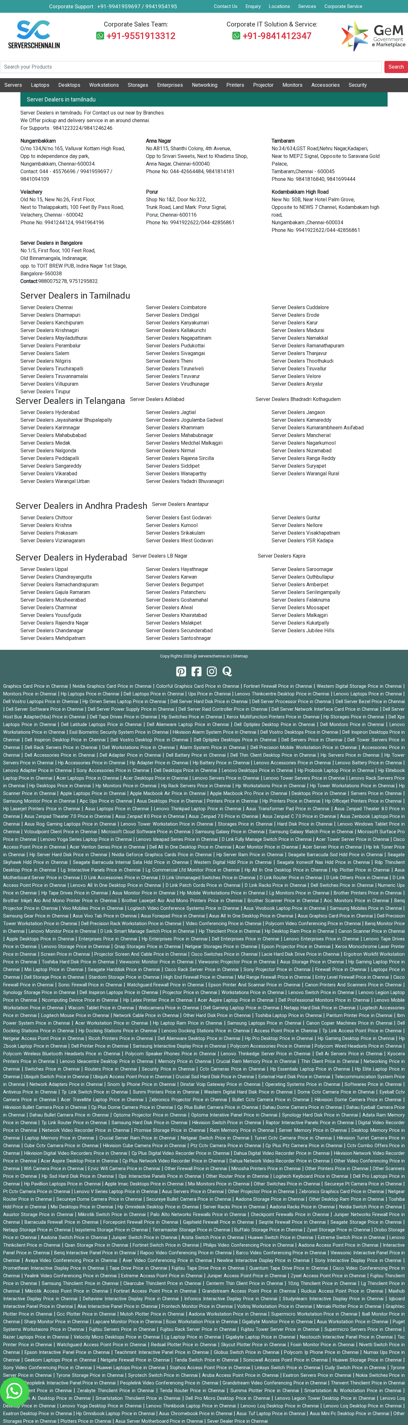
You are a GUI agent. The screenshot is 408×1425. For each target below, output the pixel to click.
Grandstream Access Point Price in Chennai (250, 1291)
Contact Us (225, 6)
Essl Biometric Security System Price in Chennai (119, 732)
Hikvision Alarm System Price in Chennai (215, 732)
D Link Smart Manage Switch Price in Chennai (148, 931)
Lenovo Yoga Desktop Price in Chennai (101, 1406)
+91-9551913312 (141, 36)
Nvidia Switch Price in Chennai (371, 1207)
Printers (235, 85)
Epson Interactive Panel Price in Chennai (68, 1352)
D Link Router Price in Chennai (292, 877)
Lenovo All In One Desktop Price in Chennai (116, 885)
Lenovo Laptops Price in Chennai (368, 694)
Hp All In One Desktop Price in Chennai (287, 870)
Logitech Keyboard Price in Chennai (311, 1176)
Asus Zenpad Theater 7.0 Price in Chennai (68, 816)
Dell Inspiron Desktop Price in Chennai (66, 740)
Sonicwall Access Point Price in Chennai (286, 1360)
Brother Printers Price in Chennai (368, 893)
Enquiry (253, 6)
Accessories (325, 85)
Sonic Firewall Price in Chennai (91, 985)
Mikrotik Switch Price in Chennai (112, 1214)
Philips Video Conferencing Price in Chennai (249, 1245)
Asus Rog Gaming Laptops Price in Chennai (71, 824)
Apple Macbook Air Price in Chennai (168, 793)
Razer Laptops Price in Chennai (36, 1337)
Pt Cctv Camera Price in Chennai (37, 1191)
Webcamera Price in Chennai (169, 1008)
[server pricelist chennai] (212, 672)
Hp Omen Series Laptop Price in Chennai (125, 701)
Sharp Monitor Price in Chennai (57, 1322)
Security (358, 85)
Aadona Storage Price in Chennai (271, 1199)
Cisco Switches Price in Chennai (225, 954)
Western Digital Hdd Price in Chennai (233, 862)
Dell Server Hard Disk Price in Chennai (210, 701)
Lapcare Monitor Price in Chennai (128, 1322)
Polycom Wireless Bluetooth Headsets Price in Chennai (62, 1054)
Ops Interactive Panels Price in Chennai (161, 1176)
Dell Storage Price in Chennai (55, 977)
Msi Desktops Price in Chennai (82, 1207)
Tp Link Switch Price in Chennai (95, 1092)
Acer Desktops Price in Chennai (156, 778)
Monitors (292, 85)
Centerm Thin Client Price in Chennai (245, 1283)
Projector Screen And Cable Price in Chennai (141, 954)
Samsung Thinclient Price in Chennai (81, 1283)
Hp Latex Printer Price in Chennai (158, 1000)
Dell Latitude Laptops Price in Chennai (102, 724)
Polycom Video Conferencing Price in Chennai (314, 923)
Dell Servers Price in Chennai (312, 740)
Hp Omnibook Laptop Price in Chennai (116, 1413)
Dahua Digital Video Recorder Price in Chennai (282, 1153)
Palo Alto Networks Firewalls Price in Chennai (199, 1214)
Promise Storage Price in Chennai (170, 1130)
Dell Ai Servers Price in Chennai (350, 1054)
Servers (13, 85)
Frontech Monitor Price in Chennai (198, 1306)
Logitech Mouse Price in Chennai (76, 1015)
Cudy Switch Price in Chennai (356, 1367)
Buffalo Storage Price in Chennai (269, 1230)
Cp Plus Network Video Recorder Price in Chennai (174, 1161)
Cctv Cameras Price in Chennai (233, 1069)
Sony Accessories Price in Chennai (113, 770)
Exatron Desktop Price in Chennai (38, 1413)
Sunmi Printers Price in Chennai (167, 1092)
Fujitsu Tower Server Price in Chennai (281, 1329)
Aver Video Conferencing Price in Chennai (168, 1260)
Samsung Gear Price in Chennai (36, 916)
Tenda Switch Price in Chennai (207, 1360)
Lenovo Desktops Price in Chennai (258, 770)
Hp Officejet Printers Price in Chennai (364, 801)
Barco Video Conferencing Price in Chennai (282, 1253)
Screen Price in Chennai (66, 954)
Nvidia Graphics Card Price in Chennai (113, 686)
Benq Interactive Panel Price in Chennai (95, 1253)
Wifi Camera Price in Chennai (54, 1168)
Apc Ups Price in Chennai (107, 801)
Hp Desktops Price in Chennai (60, 786)
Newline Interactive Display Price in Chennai (264, 1260)
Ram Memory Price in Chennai (243, 1130)
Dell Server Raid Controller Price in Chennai (223, 709)
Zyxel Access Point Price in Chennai (329, 1276)
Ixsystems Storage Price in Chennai (112, 1230)
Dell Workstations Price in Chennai (139, 747)
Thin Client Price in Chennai (331, 1061)
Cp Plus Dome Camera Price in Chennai (132, 1107)
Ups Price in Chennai (210, 694)
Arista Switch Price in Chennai (213, 1237)
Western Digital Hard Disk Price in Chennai (249, 1092)
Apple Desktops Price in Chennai (41, 939)
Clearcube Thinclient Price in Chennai (163, 1283)
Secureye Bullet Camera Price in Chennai (189, 1199)
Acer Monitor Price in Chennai (267, 847)
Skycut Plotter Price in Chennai (254, 1344)
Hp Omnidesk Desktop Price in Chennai (159, 1207)
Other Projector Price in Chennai (262, 1191)
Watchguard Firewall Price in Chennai (166, 985)
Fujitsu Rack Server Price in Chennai (199, 1329)
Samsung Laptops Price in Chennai (265, 1023)
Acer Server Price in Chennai (332, 847)
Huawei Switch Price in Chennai (281, 1237)
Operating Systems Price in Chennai (303, 1084)
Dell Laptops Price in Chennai (154, 694)
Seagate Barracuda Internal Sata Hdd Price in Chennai (131, 862)
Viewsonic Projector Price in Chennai (237, 962)
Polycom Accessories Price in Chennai (271, 1046)
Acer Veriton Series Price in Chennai (108, 847)
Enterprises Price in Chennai (109, 939)
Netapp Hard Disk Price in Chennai (320, 1008)
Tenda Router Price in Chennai (193, 1390)
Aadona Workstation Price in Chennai (228, 1314)
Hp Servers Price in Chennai (351, 755)
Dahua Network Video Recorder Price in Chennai (280, 1161)
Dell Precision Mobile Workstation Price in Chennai (305, 747)
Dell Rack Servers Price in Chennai (62, 747)
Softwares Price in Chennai (374, 1084)
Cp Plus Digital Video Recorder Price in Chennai (181, 1153)
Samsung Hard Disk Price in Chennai (150, 1122)
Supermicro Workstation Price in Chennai (315, 1314)
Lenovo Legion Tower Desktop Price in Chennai (326, 1398)
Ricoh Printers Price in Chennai (122, 1038)
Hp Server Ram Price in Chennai (250, 854)
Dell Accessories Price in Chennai (61, 755)
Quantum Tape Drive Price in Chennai (289, 1268)
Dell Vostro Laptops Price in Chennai (41, 701)
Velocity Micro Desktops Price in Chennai (117, 1337)
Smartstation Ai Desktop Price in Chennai (47, 1398)
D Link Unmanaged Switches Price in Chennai (209, 877)
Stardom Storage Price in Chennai (125, 977)
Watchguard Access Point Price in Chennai (102, 1344)
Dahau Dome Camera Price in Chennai (303, 1107)
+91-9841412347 (277, 36)
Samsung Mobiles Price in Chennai (366, 908)
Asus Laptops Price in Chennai (118, 809)
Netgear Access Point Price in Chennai (44, 1038)
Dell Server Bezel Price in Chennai (370, 701)
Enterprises (170, 85)
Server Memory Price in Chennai (313, 1130)
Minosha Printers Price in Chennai (266, 1168)
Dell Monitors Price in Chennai (353, 724)
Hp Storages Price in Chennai (354, 717)
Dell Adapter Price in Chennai (131, 755)
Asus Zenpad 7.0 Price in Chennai (224, 816)
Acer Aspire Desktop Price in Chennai (80, 1161)
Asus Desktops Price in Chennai (170, 801)
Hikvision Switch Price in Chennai (227, 1122)
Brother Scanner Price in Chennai (284, 900)
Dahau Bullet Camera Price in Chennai (70, 1115)
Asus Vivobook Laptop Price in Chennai (285, 908)
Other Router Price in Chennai (238, 1176)
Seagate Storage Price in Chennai (367, 1222)
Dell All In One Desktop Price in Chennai (191, 847)
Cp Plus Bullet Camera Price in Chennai (218, 1107)
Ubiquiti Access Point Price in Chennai (133, 1077)
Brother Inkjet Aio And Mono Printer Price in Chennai (60, 900)
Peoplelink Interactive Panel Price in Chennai (70, 1383)
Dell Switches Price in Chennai (343, 885)
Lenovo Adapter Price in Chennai (38, 770)
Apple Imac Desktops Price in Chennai (145, 1184)
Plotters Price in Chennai (87, 1421)
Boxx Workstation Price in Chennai (202, 1322)
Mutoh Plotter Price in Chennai (153, 1314)
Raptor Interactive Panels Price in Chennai (310, 1122)
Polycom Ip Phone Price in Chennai (322, 1352)
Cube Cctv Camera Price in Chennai (62, 1145)
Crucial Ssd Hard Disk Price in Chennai (215, 1077)
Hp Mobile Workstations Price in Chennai (223, 893)
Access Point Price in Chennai (286, 1031)
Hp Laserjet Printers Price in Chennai (42, 809)
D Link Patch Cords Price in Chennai (204, 885)
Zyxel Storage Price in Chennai (339, 1230)
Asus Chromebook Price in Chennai (196, 1413)
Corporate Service (343, 6)
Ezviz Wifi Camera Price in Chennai (124, 1168)
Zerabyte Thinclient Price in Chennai (116, 1390)
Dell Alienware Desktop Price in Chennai (200, 1038)
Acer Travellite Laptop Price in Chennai (103, 1099)
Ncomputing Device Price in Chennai (81, 1000)
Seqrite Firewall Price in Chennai (293, 1222)
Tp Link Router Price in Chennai (74, 1122)
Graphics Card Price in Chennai (36, 686)
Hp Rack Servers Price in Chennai (197, 786)
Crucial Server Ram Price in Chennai (138, 1138)
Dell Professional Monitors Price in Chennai (325, 1000)
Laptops (40, 85)
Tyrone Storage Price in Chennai (90, 1375)
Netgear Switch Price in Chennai (216, 1138)
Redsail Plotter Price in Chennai (184, 1344)
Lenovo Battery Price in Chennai (369, 763)
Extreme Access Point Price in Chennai (162, 1276)
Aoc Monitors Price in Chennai (357, 900)
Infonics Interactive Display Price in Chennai (231, 1299)
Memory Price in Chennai (185, 1061)
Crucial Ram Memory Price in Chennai (257, 1061)
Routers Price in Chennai (112, 1069)
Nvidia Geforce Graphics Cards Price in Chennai (162, 854)
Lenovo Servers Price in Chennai (227, 778)
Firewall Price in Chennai (341, 969)
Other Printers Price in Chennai (337, 1168)
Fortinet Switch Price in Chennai (166, 1245)
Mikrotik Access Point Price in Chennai (67, 1291)
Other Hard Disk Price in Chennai (217, 1015)
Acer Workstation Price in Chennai (112, 1023)
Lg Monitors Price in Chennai (300, 893)
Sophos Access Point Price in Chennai (211, 1367)
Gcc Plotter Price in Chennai (87, 1314)
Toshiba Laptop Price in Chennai (289, 1015)
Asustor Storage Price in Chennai (39, 1214)
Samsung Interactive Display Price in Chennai (180, 1046)
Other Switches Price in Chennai (287, 1184)
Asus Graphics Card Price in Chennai (336, 916)
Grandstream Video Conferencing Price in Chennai (275, 1383)
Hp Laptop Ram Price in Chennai (188, 1023)
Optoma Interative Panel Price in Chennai (235, 1115)
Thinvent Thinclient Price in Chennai (368, 1383)
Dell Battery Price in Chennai (196, 755)
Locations (279, 6)
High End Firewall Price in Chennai (199, 977)
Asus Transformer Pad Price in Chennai (288, 809)
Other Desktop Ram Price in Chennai (347, 1199)
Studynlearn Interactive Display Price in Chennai (334, 1299)
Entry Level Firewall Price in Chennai (352, 977)
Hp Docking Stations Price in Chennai (118, 1031)
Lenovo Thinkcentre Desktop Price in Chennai (283, 694)
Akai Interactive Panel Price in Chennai (118, 1306)
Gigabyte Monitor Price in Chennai (278, 1322)
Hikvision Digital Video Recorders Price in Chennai (76, 1153)
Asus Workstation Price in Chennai (353, 1322)
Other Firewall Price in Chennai (196, 1168)
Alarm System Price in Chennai (213, 747)
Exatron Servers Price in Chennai (318, 1375)
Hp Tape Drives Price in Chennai (75, 893)
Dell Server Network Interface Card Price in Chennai (326, 709)
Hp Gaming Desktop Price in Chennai (357, 1038)
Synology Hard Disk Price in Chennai (320, 1115)
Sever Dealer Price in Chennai (237, 1421)
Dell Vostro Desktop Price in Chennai (150, 740)
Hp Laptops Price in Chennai (91, 694)
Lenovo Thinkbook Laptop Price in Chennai (191, 1406)
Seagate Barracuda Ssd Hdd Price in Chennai (336, 854)
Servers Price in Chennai (377, 793)
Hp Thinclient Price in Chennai (230, 931)
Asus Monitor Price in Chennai (144, 893)
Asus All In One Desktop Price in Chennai (252, 916)
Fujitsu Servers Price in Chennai (123, 1329)
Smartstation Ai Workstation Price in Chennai (353, 1390)
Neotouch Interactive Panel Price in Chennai (347, 1337)
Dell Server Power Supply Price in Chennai (132, 709)
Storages (138, 85)
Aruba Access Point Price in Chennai (241, 1375)
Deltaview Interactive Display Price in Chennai (132, 1299)
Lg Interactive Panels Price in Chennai (101, 870)
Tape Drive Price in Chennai (139, 1268)
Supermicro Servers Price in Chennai (363, 1329)
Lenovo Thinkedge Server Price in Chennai (266, 1054)
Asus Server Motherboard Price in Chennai (159, 1421)
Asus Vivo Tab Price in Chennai (105, 916)
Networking (204, 85)
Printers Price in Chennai (233, 801)
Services (307, 6)
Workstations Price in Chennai (253, 992)
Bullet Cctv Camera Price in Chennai (271, 1099)
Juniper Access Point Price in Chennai (247, 1276)
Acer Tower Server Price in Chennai (353, 839)
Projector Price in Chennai (190, 992)
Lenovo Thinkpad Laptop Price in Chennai (198, 809)
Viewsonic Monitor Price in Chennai (157, 962)
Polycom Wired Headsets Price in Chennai (359, 1046)
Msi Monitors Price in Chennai (219, 1184)
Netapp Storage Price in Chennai (37, 1230)
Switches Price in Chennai (53, 1069)
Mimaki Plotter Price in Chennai (350, 1306)
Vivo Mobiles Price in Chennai (93, 908)
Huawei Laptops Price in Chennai (132, 1367)
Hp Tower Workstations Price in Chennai (353, 786)
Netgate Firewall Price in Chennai (136, 1360)
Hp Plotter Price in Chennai (361, 870)
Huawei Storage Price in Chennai (368, 1360)
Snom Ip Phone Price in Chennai (142, 1084)
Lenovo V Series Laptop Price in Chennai (116, 1191)
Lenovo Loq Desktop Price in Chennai (280, 1406)
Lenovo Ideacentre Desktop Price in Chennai (107, 1061)
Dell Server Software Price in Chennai (45, 709)
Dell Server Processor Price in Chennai (292, 701)
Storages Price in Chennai (246, 824)
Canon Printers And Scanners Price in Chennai (354, 985)
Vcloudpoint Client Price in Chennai (61, 832)
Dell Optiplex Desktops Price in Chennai (236, 740)
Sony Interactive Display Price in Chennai (359, 1260)
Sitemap (240, 656)
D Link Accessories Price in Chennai (121, 877)
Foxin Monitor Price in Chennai (323, 1344)
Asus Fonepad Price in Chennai (173, 916)
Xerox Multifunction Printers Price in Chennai (273, 717)
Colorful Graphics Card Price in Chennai (198, 686)
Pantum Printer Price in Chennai (360, 1015)
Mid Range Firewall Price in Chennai (275, 977)
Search (396, 67)
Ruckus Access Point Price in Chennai (343, 1291)
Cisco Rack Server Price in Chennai (202, 969)
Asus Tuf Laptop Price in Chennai (272, 1413)
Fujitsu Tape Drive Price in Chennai (209, 1268)
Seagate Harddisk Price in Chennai (125, 969)
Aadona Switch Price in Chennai (75, 1237)
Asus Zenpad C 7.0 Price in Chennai (299, 816)
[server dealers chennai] (181, 672)
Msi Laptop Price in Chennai (54, 969)
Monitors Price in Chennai (30, 694)
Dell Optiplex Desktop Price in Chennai (275, 724)
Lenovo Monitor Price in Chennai (63, 931)
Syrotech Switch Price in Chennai (163, 1375)
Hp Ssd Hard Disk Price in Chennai (78, 1176)
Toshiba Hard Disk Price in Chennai (79, 962)
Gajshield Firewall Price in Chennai (219, 1222)
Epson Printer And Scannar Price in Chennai (255, 985)
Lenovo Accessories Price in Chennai (293, 763)
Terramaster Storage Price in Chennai (192, 1230)
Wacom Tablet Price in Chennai (101, 1008)
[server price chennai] (196, 672)
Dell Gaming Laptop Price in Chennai (242, 1008)
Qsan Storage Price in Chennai (97, 1245)
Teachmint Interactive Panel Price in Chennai (162, 1352)
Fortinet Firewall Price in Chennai (279, 686)
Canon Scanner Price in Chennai (372, 931)
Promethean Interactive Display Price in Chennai (54, 1268)
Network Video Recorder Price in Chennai (86, 1130)
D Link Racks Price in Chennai (276, 885)
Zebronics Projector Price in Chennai (189, 1099)
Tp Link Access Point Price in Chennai (362, 1031)
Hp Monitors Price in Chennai (127, 786)
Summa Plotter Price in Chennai (265, 1390)
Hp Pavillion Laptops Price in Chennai (63, 1184)
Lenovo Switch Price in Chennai (322, 992)
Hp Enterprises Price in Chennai (175, 939)
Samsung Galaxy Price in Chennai (230, 832)
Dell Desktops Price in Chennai (186, 770)
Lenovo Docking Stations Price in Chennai (206, 1031)
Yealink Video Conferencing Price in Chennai (71, 1276)
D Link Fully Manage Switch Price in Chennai (267, 839)
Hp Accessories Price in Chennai (92, 763)
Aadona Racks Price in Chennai (303, 1207)
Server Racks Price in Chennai (234, 1207)
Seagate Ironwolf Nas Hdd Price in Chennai (324, 862)
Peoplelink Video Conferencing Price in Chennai (170, 1383)
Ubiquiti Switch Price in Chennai (57, 1077)
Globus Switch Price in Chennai (247, 1352)
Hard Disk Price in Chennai (305, 824)
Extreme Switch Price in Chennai (352, 1237)
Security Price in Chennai (169, 1069)
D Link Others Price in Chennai (358, 877)
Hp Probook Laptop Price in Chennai (336, 770)
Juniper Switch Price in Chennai (145, 1237)
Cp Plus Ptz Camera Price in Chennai (305, 1145)
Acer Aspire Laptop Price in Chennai (236, 1000)
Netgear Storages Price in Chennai (222, 946)
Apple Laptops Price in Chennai (93, 793)
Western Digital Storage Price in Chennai (360, 686)
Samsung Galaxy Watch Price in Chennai (312, 832)
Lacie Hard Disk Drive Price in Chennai (301, 954)
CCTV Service (321, 17)
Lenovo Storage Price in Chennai (76, 946)
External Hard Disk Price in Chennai (295, 1077)
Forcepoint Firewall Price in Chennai (141, 1222)
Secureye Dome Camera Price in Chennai (99, 1199)
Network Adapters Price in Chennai (67, 1084)
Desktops (69, 85)
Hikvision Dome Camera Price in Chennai (359, 1099)
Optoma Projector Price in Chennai (150, 1115)
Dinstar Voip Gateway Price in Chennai (221, 1084)
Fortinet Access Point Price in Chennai (156, 1291)
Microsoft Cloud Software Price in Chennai (146, 832)
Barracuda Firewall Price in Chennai (62, 1222)
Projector (263, 85)
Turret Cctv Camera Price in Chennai (293, 1138)
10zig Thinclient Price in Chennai (323, 1283)
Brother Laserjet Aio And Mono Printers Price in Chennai (183, 900)
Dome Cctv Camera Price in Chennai (337, 1092)
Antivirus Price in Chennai (30, 1092)
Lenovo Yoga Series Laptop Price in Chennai (86, 839)
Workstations (104, 85)
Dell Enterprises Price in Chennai (246, 939)
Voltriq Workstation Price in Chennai (275, 1306)
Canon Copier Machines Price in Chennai (350, 1023)
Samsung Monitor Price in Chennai (40, 801)
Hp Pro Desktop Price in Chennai (280, 1038)
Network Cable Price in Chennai (146, 1015)
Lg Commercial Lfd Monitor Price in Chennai (193, 870)
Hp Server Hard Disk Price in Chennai (69, 854)
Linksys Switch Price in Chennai (288, 1367)
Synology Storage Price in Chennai (40, 992)
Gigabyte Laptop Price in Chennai (261, 1337)
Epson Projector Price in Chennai (297, 946)
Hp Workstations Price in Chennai (271, 786)
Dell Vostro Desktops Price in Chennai (299, 732)
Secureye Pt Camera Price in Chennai (363, 1184)
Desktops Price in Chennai (319, 793)
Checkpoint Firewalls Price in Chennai (291, 1214)
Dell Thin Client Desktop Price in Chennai (273, 755)
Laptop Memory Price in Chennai (60, 1138)
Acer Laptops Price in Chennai (88, 778)
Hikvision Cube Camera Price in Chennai (145, 1145)
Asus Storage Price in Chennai (313, 962)
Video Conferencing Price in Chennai (224, 923)
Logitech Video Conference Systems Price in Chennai (184, 908)
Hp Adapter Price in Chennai (160, 763)
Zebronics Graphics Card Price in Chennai (342, 1191)
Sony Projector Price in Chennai (278, 969)
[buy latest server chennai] (227, 672)
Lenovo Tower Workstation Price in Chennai (168, 824)
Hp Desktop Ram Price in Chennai (300, 931)
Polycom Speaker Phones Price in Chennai (171, 1054)
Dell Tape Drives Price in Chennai (124, 717)
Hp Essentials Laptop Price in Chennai (311, 1069)
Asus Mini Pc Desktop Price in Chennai (350, 1413)
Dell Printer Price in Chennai (100, 1046)
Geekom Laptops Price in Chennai (61, 1360)
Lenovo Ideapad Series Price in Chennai (177, 839)
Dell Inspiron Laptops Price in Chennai (119, 992)
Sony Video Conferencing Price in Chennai (48, 1367)
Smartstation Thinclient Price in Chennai (139, 1398)
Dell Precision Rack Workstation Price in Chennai (132, 923)
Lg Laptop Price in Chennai (193, 1337)
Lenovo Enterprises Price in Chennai (322, 939)
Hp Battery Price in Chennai (222, 763)
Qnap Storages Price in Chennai (148, 946)
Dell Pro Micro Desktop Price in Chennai (229, 1398)
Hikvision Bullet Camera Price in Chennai (45, 1107)
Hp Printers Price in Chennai (292, 801)
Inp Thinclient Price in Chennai (40, 1390)
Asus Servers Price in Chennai (193, 1191)
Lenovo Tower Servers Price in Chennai (305, 778)
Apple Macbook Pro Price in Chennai (249, 793)
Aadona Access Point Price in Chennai (339, 1245)
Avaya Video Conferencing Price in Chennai (72, 1260)
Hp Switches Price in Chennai (192, 717)
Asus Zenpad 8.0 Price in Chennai (150, 816)
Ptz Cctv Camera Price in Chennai (227, 1145)
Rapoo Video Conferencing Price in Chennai (186, 1253)
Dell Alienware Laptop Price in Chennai (189, 724)
